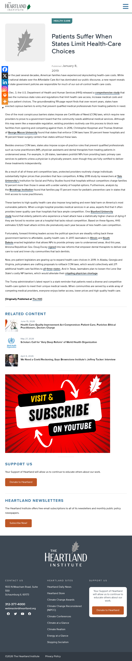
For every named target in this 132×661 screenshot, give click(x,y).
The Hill (37, 299)
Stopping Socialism (58, 642)
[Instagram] (5, 88)
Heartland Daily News (59, 587)
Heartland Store (56, 593)
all (44, 269)
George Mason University (22, 132)
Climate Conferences (59, 616)
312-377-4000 (15, 604)
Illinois (94, 238)
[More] (5, 101)
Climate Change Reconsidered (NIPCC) (64, 608)
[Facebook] (5, 69)
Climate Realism (56, 629)
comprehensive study (107, 92)
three (50, 269)
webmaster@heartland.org (20, 608)
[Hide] (3, 107)
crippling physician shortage (81, 273)
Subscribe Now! (18, 523)
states (56, 269)
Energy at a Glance (57, 636)
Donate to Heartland (21, 482)
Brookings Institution (21, 190)
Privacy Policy (53, 656)
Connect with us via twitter (15, 614)
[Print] (5, 95)
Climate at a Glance (58, 623)
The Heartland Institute (18, 6)
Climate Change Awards (60, 600)
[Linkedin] (5, 82)
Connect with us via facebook (8, 614)
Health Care (62, 21)
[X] (5, 76)
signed (52, 247)
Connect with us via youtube (22, 614)
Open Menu (125, 6)
